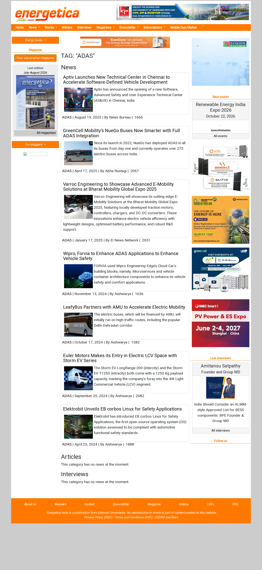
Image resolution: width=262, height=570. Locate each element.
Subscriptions (153, 27)
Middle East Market (183, 27)
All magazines (46, 133)
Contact (90, 504)
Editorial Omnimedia (111, 512)
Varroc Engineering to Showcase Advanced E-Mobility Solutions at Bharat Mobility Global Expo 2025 (118, 187)
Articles (67, 27)
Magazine (154, 504)
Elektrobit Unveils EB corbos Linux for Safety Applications (122, 409)
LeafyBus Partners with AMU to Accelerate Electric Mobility (124, 307)
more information (220, 130)
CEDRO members (166, 517)
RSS (235, 504)
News (33, 27)
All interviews (221, 430)
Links (210, 504)
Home (20, 27)
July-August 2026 (35, 72)
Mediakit (60, 504)
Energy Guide (34, 40)
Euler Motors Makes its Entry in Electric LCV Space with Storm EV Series (120, 358)
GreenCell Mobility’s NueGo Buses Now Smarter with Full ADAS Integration (121, 133)
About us (30, 504)
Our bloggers (34, 144)
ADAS (67, 117)
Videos (184, 504)
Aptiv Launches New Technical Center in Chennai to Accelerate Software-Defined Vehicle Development (116, 79)
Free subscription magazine (35, 58)
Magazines (104, 27)
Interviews (84, 27)
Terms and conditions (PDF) (133, 517)
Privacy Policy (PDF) (98, 517)
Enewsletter (127, 27)
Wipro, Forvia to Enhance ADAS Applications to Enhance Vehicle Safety (120, 256)
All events (220, 136)
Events (50, 27)
